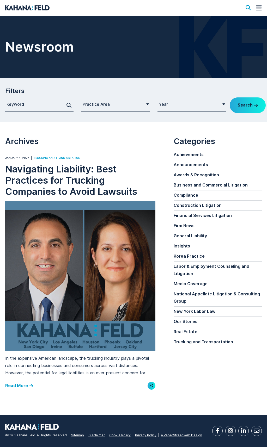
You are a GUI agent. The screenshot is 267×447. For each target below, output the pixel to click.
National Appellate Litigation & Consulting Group (217, 297)
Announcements (191, 164)
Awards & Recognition (196, 174)
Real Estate (185, 331)
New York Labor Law (194, 311)
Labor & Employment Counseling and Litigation (211, 270)
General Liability (190, 235)
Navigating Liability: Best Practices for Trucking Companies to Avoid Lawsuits (71, 180)
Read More (16, 385)
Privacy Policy (145, 435)
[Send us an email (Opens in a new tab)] (256, 431)
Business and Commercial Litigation (211, 185)
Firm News (184, 225)
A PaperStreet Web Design (181, 435)
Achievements (189, 154)
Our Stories (185, 321)
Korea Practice (189, 256)
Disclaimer (96, 435)
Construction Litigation (198, 205)
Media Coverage (191, 283)
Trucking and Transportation (56, 157)
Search (245, 105)
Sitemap (77, 435)
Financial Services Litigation (203, 215)
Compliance (186, 195)
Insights (182, 246)
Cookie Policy (120, 435)
